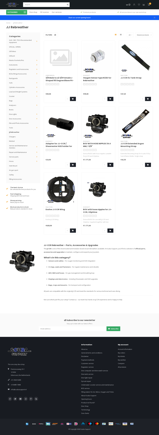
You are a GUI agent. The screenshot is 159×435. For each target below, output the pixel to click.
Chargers (12, 137)
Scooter (12, 96)
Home (8, 23)
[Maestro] (90, 424)
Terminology (85, 410)
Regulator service (87, 367)
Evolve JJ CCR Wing (55, 209)
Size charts (85, 413)
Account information (125, 349)
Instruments (13, 65)
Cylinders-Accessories (17, 87)
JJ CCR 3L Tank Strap (131, 77)
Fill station (44, 12)
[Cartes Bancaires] (48, 424)
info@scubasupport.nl (19, 389)
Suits (11, 83)
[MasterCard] (97, 424)
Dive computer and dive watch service (94, 371)
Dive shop (33, 12)
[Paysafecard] (118, 424)
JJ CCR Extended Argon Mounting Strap (132, 145)
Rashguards (13, 78)
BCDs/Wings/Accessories (18, 74)
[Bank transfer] (34, 424)
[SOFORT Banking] (55, 424)
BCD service (85, 388)
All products (122, 367)
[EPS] (62, 424)
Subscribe (114, 329)
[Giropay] (69, 424)
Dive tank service (87, 374)
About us (84, 349)
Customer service (87, 363)
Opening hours (86, 399)
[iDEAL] (76, 424)
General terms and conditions (91, 353)
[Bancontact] (104, 424)
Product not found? (88, 403)
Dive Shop (84, 406)
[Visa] (125, 424)
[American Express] (27, 424)
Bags (11, 101)
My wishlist (122, 360)
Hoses (11, 161)
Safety (11, 175)
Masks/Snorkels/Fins (16, 60)
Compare (121, 363)
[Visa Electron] (132, 424)
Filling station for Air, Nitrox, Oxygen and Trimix (97, 392)
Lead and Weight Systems (18, 92)
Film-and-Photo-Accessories (19, 123)
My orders (121, 353)
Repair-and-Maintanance (18, 152)
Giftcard (12, 56)
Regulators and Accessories (19, 69)
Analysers (12, 105)
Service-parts (14, 157)
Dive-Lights (13, 114)
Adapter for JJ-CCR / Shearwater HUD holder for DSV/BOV (59, 146)
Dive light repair (86, 378)
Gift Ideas (12, 51)
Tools (11, 128)
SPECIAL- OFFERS (15, 47)
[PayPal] (111, 424)
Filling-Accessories (15, 179)
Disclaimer (85, 356)
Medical (12, 141)
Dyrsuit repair (86, 381)
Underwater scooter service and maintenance (97, 385)
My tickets (121, 356)
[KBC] (83, 424)
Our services (57, 12)
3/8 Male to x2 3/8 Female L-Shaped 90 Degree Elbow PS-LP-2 (60, 80)
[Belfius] (41, 424)
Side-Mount (13, 166)
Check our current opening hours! (79, 18)
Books (11, 110)
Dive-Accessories (15, 119)
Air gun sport (13, 170)
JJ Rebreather (14, 132)
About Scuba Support (88, 395)
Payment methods (87, 360)
